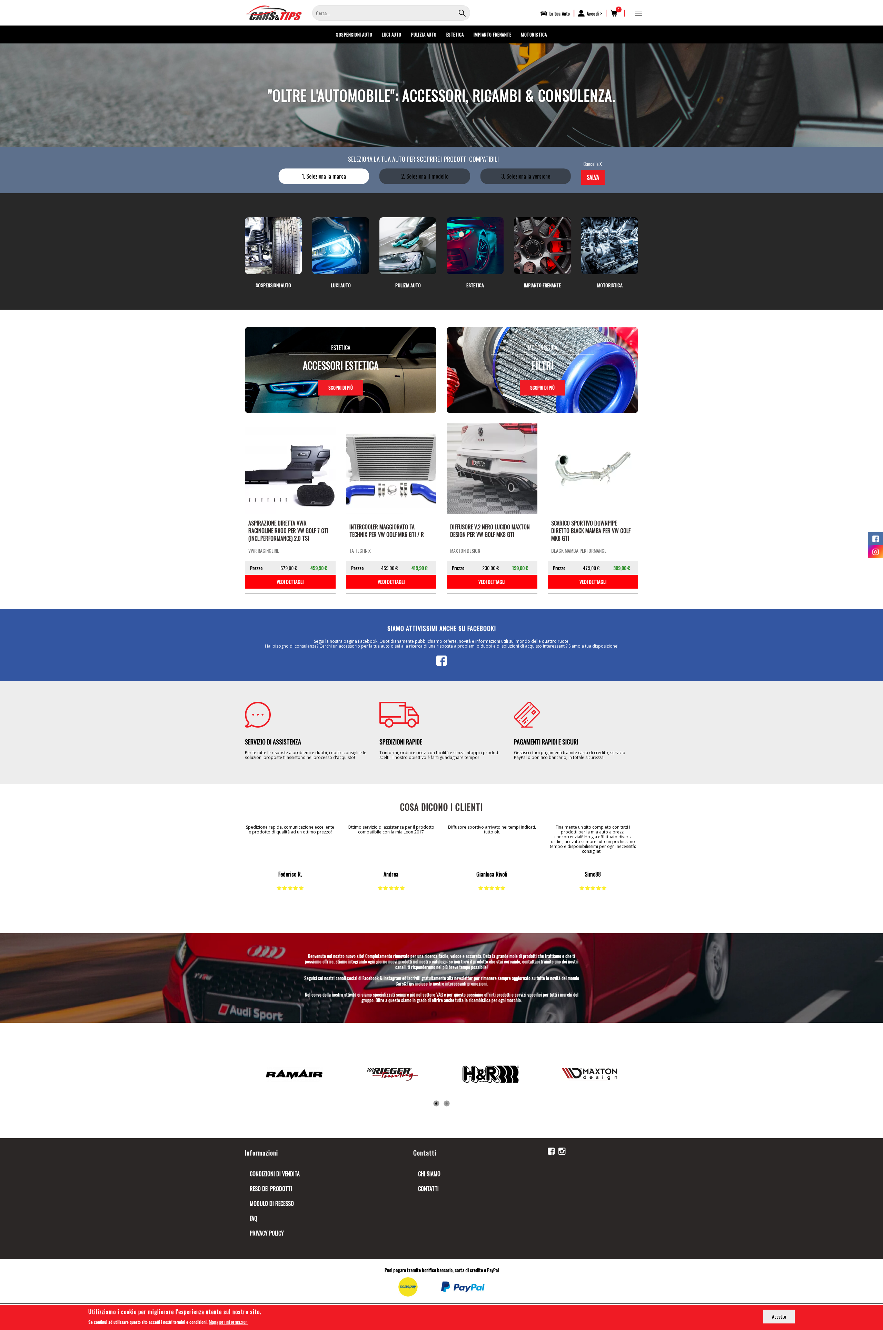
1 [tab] (436, 1103)
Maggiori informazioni (228, 1321)
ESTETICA (455, 34)
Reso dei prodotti (271, 1188)
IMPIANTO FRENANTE (493, 34)
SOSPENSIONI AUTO (354, 34)
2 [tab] (446, 1103)
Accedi (593, 13)
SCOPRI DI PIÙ (340, 387)
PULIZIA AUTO (424, 34)
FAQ (253, 1218)
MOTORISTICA (534, 34)
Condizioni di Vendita (275, 1174)
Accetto (779, 1316)
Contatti (428, 1188)
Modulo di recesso (272, 1203)
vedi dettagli (290, 581)
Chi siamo (429, 1174)
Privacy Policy (267, 1233)
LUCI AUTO (391, 34)
